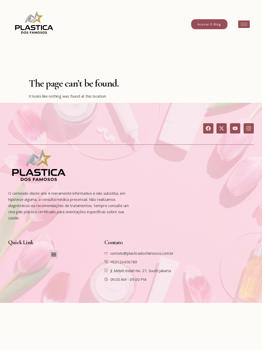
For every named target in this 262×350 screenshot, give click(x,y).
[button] (54, 254)
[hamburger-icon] (244, 24)
